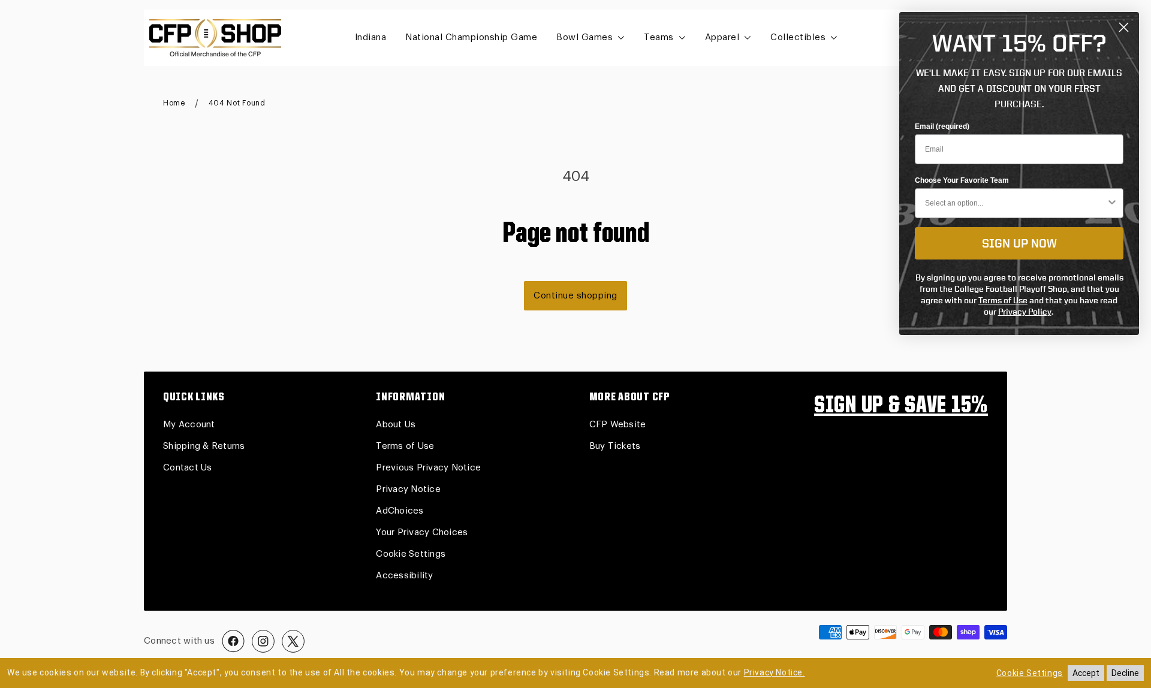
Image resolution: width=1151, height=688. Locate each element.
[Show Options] (1112, 203)
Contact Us (187, 467)
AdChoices (399, 510)
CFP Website (617, 424)
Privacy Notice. (774, 672)
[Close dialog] (1123, 27)
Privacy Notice (408, 489)
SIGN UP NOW (1019, 243)
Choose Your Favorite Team (962, 180)
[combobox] (1015, 203)
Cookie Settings (410, 554)
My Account (189, 424)
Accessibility (404, 575)
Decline (1125, 673)
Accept (1085, 673)
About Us (395, 424)
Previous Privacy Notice (428, 467)
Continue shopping (575, 295)
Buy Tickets (615, 446)
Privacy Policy (1024, 311)
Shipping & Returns (204, 446)
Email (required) (942, 126)
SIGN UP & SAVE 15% (901, 406)
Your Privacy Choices (422, 532)
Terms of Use (405, 446)
